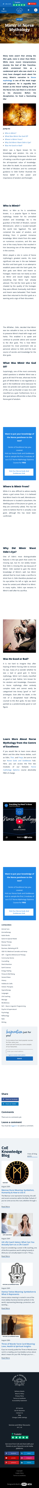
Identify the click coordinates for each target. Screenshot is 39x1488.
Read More (6, 1207)
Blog (19, 1415)
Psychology (5, 1012)
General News (6, 977)
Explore (4, 11)
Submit (19, 1058)
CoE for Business (19, 1410)
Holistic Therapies (7, 987)
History (19, 19)
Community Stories (8, 958)
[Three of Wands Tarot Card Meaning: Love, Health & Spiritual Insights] (17, 1326)
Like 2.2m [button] (8, 4)
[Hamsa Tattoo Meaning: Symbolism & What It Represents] (17, 1274)
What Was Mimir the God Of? (16, 136)
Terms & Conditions (19, 1398)
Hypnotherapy (6, 990)
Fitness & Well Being (8, 974)
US (21, 1427)
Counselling (5, 961)
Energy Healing (6, 971)
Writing (4, 1022)
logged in (14, 1126)
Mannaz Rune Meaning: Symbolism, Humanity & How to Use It (18, 1191)
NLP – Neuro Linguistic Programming (14, 1006)
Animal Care (5, 929)
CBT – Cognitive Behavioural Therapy (14, 955)
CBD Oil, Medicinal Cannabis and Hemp (14, 951)
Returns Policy (19, 1394)
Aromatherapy (6, 932)
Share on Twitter (10, 1104)
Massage (4, 1000)
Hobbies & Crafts (7, 983)
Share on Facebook (11, 1099)
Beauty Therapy (7, 942)
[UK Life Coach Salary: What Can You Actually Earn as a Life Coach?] (17, 1224)
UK (18, 1427)
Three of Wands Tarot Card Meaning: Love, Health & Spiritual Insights (18, 1345)
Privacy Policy (19, 1396)
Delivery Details (19, 1391)
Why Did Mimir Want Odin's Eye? (18, 142)
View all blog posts (32, 1155)
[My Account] (35, 10)
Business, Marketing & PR (10, 948)
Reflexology (5, 1016)
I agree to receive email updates (16, 1055)
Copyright (19, 1471)
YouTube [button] (33, 4)
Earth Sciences (6, 967)
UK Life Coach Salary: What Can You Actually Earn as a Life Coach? (18, 1243)
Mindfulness (5, 1003)
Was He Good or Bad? (13, 145)
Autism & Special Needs (9, 939)
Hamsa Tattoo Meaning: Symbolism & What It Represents (19, 1292)
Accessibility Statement (19, 1400)
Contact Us (19, 1413)
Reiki (3, 1019)
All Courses (19, 1408)
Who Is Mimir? (10, 133)
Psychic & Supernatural (9, 1009)
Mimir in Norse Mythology (19, 27)
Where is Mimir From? (14, 139)
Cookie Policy (19, 1473)
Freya (21, 757)
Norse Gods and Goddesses (19, 760)
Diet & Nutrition (7, 964)
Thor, (12, 757)
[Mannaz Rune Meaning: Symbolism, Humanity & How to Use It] (17, 1172)
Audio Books (6, 935)
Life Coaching (6, 996)
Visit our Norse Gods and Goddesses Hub (19, 472)
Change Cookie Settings (19, 1417)
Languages (5, 993)
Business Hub (6, 945)
